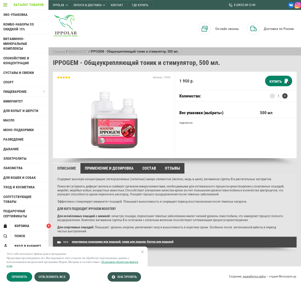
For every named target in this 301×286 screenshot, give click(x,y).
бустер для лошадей (160, 241)
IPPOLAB (58, 5)
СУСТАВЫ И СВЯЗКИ (18, 73)
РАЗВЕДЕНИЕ (13, 139)
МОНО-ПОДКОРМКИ (18, 130)
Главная (59, 51)
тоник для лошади (134, 241)
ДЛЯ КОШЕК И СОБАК (19, 178)
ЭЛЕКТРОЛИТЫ (14, 158)
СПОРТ (8, 82)
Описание (66, 168)
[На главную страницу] (65, 26)
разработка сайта (254, 276)
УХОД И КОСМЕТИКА (19, 187)
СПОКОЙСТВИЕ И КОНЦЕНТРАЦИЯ (16, 60)
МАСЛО (9, 120)
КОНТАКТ (117, 5)
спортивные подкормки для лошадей (96, 241)
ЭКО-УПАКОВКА (15, 15)
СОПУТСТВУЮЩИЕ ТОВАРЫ (17, 199)
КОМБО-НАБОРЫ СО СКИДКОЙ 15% (18, 26)
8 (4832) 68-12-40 (244, 5)
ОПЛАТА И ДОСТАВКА (88, 5)
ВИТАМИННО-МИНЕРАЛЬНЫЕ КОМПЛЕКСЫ (15, 44)
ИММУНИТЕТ (13, 101)
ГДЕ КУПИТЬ (140, 5)
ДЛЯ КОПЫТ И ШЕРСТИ (20, 111)
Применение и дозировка (109, 168)
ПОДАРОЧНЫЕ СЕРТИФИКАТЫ (15, 213)
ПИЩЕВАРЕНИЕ (15, 92)
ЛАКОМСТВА (13, 168)
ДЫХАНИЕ (11, 149)
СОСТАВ (149, 168)
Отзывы (172, 168)
